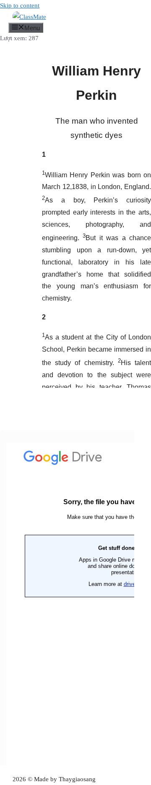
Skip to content (19, 5)
